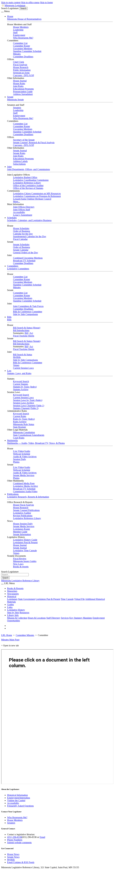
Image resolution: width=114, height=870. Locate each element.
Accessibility (19, 212)
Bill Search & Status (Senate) (26, 341)
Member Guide (20, 531)
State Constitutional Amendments (28, 435)
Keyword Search (21, 381)
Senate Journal (20, 150)
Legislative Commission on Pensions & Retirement (37, 196)
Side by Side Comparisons (25, 314)
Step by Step (13, 612)
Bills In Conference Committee (27, 311)
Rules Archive (19, 421)
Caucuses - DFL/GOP (23, 75)
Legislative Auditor (22, 513)
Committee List (20, 43)
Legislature (12, 599)
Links (9, 607)
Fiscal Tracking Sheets (23, 335)
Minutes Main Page (10, 639)
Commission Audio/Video (25, 491)
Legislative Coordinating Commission (31, 180)
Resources (24, 612)
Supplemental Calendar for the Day (29, 236)
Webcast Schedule (21, 454)
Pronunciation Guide (23, 91)
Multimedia (12, 440)
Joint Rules (18, 86)
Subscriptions (19, 164)
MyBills (17, 357)
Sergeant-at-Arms (21, 72)
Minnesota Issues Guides (24, 561)
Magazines (12, 591)
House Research (20, 67)
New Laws (18, 564)
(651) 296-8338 (14, 837)
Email (42, 837)
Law (9, 370)
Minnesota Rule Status (23, 424)
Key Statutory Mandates (80, 618)
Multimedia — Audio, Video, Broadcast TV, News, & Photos (36, 443)
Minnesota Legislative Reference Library (20, 580)
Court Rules (18, 437)
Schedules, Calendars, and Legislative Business (29, 220)
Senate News (13, 857)
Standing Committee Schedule (27, 51)
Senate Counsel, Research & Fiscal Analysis (33, 142)
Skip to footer (46, 2)
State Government (26, 599)
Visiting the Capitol (16, 800)
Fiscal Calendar (20, 239)
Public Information (22, 70)
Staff (15, 32)
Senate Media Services (23, 475)
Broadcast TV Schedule (24, 260)
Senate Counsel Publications (26, 510)
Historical (11, 596)
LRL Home (6, 635)
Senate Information (22, 534)
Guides (10, 604)
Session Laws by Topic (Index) (27, 400)
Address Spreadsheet (23, 94)
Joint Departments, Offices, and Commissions (28, 169)
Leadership (18, 29)
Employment (19, 35)
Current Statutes (20, 384)
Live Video (18, 451)
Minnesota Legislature (15, 5)
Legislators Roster (21, 529)
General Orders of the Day (25, 252)
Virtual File (79, 599)
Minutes (17, 54)
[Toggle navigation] (2, 12)
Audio (27, 451)
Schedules (12, 217)
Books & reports (20, 566)
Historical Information (17, 795)
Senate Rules (19, 153)
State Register (19, 427)
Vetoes (16, 365)
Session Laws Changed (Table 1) (28, 405)
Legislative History (16, 610)
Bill (26, 333)
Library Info (13, 615)
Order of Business (21, 231)
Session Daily (19, 459)
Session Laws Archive (23, 403)
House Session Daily (23, 523)
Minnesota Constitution (24, 432)
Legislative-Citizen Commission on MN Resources (37, 193)
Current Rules (19, 416)
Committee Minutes (25, 635)
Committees (12, 266)
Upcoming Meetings (22, 48)
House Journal (20, 80)
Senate (10, 97)
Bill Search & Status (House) (26, 327)
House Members (20, 27)
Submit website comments (19, 842)
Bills (9, 317)
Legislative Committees (18, 268)
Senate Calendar (20, 250)
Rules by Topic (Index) (24, 419)
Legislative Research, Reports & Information (28, 497)
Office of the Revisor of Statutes (28, 188)
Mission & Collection (17, 618)
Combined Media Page (24, 483)
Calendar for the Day (23, 233)
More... (16, 201)
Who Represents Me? (23, 38)
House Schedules (21, 228)
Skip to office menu (30, 2)
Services (65, 618)
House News (13, 854)
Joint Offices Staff (21, 209)
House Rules (19, 83)
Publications (13, 494)
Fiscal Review (19, 558)
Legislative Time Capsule (25, 550)
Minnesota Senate (15, 99)
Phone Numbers (14, 840)
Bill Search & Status (22, 354)
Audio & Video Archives (25, 456)
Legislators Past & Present (25, 542)
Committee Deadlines (23, 56)
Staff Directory (53, 618)
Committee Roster (21, 46)
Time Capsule (67, 599)
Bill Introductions (21, 330)
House (10, 16)
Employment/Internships (18, 797)
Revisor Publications (22, 515)
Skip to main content (10, 2)
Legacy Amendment (22, 215)
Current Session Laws (23, 368)
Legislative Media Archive (25, 486)
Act (31, 333)
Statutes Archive (20, 389)
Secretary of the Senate (24, 140)
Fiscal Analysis (20, 64)
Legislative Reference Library (27, 182)
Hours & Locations (37, 618)
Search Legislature (10, 8)
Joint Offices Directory (23, 207)
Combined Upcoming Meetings (28, 258)
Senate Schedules (21, 244)
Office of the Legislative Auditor (28, 185)
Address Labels (20, 161)
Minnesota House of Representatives (24, 19)
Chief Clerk (18, 62)
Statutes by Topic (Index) (25, 386)
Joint (9, 166)
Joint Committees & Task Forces (28, 306)
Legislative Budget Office (25, 177)
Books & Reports (15, 588)
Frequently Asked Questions (20, 806)
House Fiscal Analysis (23, 505)
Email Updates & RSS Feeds (20, 862)
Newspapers (13, 593)
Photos (16, 462)
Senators (17, 107)
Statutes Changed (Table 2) (25, 408)
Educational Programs (23, 89)
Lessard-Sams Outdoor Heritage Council (32, 199)
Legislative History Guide (25, 539)
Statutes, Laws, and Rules (19, 373)
